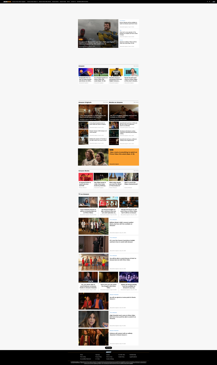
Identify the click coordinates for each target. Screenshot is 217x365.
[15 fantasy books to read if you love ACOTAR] (86, 181)
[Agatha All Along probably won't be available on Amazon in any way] (128, 282)
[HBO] (120, 30)
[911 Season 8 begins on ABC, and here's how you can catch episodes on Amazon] (108, 207)
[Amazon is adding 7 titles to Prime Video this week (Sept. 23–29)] (129, 43)
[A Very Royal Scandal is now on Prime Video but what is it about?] (93, 125)
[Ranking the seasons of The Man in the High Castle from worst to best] (93, 141)
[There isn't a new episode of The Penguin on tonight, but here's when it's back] (129, 33)
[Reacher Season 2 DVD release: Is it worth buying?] (93, 133)
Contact (108, 354)
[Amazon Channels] (114, 295)
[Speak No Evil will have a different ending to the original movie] (123, 141)
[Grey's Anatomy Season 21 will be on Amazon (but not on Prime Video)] (88, 207)
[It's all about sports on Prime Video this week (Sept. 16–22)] (101, 76)
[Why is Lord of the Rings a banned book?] (131, 181)
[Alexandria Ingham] (83, 46)
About (81, 354)
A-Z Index (97, 359)
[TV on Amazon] (122, 20)
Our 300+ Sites (121, 354)
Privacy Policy (98, 356)
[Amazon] (81, 39)
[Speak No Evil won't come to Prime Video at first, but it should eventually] (131, 76)
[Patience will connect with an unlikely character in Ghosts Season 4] (108, 337)
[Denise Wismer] (83, 187)
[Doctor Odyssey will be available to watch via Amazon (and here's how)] (129, 24)
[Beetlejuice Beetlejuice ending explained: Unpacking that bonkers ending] (123, 133)
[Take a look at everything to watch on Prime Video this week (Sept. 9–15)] (108, 157)
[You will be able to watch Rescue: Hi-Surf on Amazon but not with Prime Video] (108, 262)
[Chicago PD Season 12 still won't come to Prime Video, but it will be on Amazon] (128, 207)
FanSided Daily (133, 354)
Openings (97, 354)
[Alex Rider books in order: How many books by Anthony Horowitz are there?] (101, 181)
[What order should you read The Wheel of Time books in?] (116, 181)
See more (108, 347)
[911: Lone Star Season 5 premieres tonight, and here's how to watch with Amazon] (108, 244)
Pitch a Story (83, 356)
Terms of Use (109, 356)
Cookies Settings (110, 359)
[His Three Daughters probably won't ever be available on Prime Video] (123, 112)
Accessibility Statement (85, 359)
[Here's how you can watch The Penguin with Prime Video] (108, 282)
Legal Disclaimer (133, 356)
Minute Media (76, 361)
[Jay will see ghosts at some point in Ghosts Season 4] (108, 301)
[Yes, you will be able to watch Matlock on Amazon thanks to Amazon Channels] (88, 282)
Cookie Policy (121, 356)
